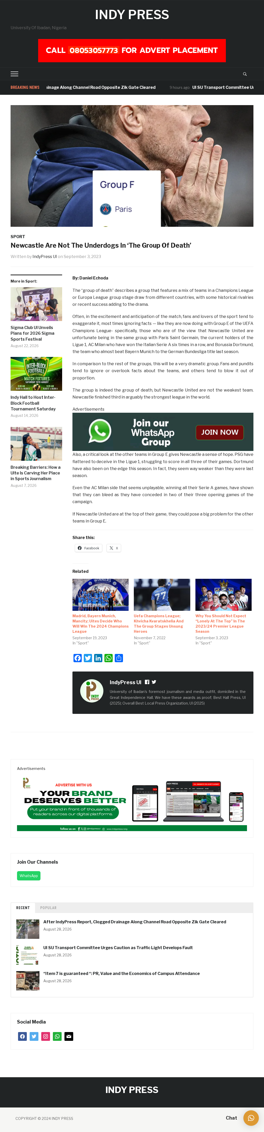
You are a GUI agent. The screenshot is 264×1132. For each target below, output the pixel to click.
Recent (23, 908)
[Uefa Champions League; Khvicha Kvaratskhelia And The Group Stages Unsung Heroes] (162, 595)
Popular (48, 908)
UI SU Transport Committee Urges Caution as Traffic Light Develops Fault (118, 947)
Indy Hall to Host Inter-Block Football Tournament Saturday (33, 403)
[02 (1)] (132, 801)
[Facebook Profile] (147, 682)
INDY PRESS (132, 14)
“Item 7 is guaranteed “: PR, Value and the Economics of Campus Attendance (122, 973)
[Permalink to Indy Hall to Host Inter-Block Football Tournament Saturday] (36, 376)
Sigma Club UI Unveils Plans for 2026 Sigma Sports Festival (32, 333)
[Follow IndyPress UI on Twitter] (154, 682)
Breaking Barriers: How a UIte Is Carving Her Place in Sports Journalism (36, 473)
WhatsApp (29, 875)
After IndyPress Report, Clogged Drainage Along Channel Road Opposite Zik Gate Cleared (134, 921)
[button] (251, 1118)
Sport (18, 236)
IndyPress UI (44, 256)
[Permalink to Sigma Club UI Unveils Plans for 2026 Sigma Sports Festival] (36, 306)
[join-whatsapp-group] (162, 431)
